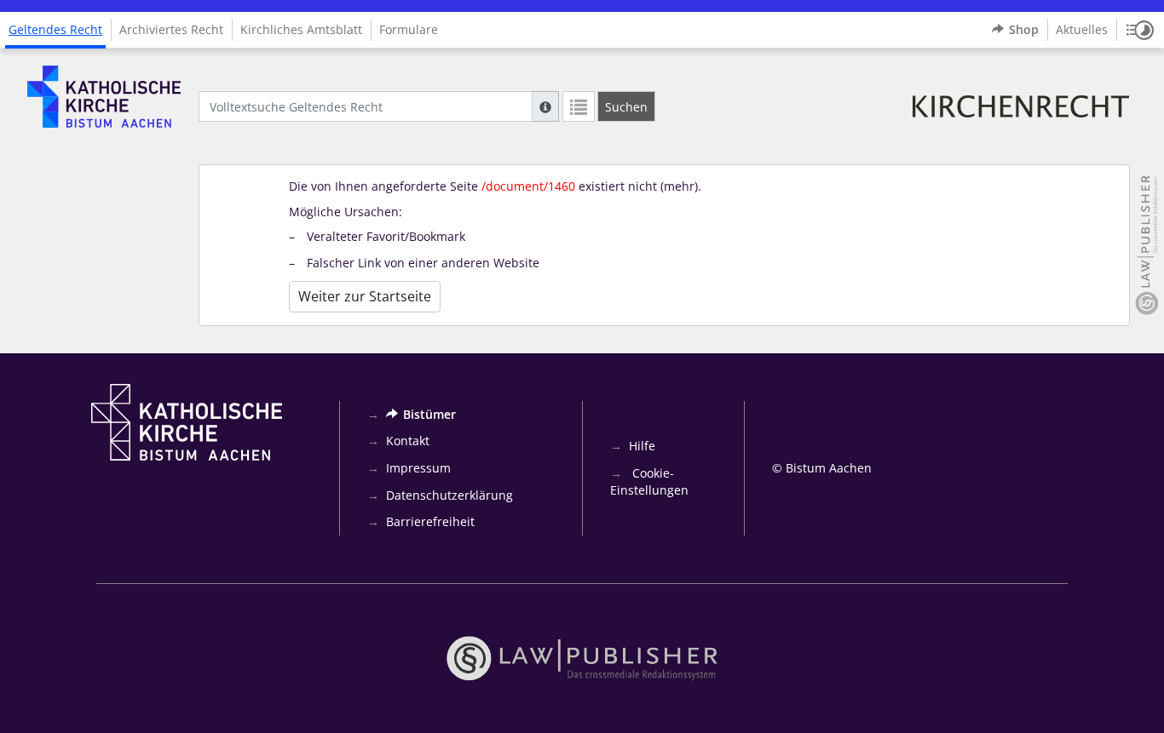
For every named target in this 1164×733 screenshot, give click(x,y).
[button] (1140, 30)
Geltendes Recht (55, 29)
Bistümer (429, 414)
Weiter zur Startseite (364, 296)
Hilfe (642, 446)
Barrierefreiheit (430, 521)
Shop (1024, 29)
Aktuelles (1082, 29)
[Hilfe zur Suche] (545, 106)
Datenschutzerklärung (449, 495)
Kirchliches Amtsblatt (301, 29)
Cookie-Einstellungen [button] (649, 481)
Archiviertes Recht (171, 29)
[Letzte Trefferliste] (578, 106)
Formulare (408, 29)
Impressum (418, 468)
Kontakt (407, 440)
